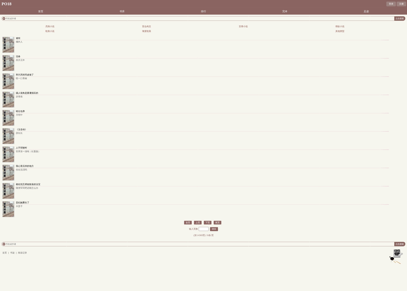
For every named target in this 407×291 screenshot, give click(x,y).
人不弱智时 (21, 148)
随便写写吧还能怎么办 (27, 188)
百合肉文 (146, 26)
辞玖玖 (19, 133)
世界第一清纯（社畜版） (28, 151)
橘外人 (19, 42)
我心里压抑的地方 (25, 166)
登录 (391, 4)
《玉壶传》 (21, 129)
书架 (12, 253)
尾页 (217, 222)
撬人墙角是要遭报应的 (27, 93)
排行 (203, 11)
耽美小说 (49, 31)
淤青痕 (19, 96)
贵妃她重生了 (22, 202)
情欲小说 (339, 26)
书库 (122, 11)
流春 (18, 56)
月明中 (19, 115)
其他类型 (339, 31)
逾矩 (18, 38)
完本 (284, 11)
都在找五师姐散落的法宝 (28, 184)
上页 (198, 222)
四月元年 (20, 60)
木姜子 (19, 206)
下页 (207, 222)
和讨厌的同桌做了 (25, 75)
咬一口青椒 (21, 78)
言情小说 (243, 26)
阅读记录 (22, 253)
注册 (401, 4)
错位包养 (20, 111)
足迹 (366, 11)
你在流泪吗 (21, 170)
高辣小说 (49, 26)
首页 (40, 11)
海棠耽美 (146, 31)
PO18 (6, 4)
